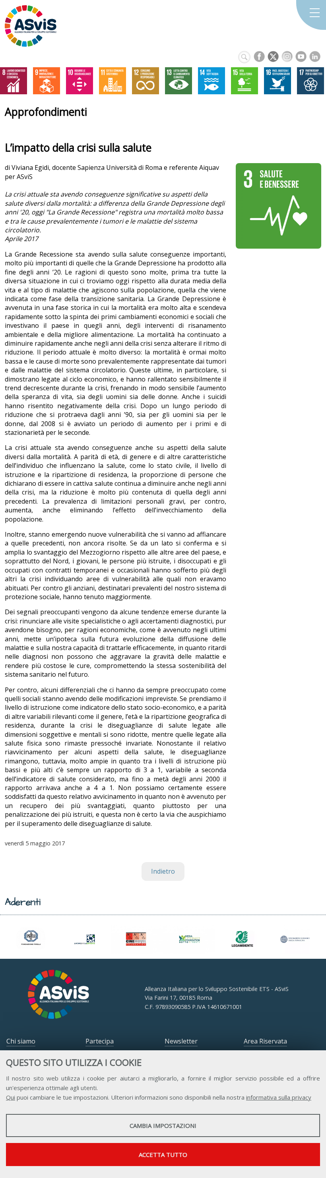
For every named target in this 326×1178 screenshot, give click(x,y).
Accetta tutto (163, 1155)
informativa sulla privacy (278, 1097)
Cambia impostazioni (163, 1125)
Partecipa (99, 1041)
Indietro (163, 871)
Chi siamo (20, 1041)
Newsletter (181, 1041)
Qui (10, 1097)
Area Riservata (265, 1041)
